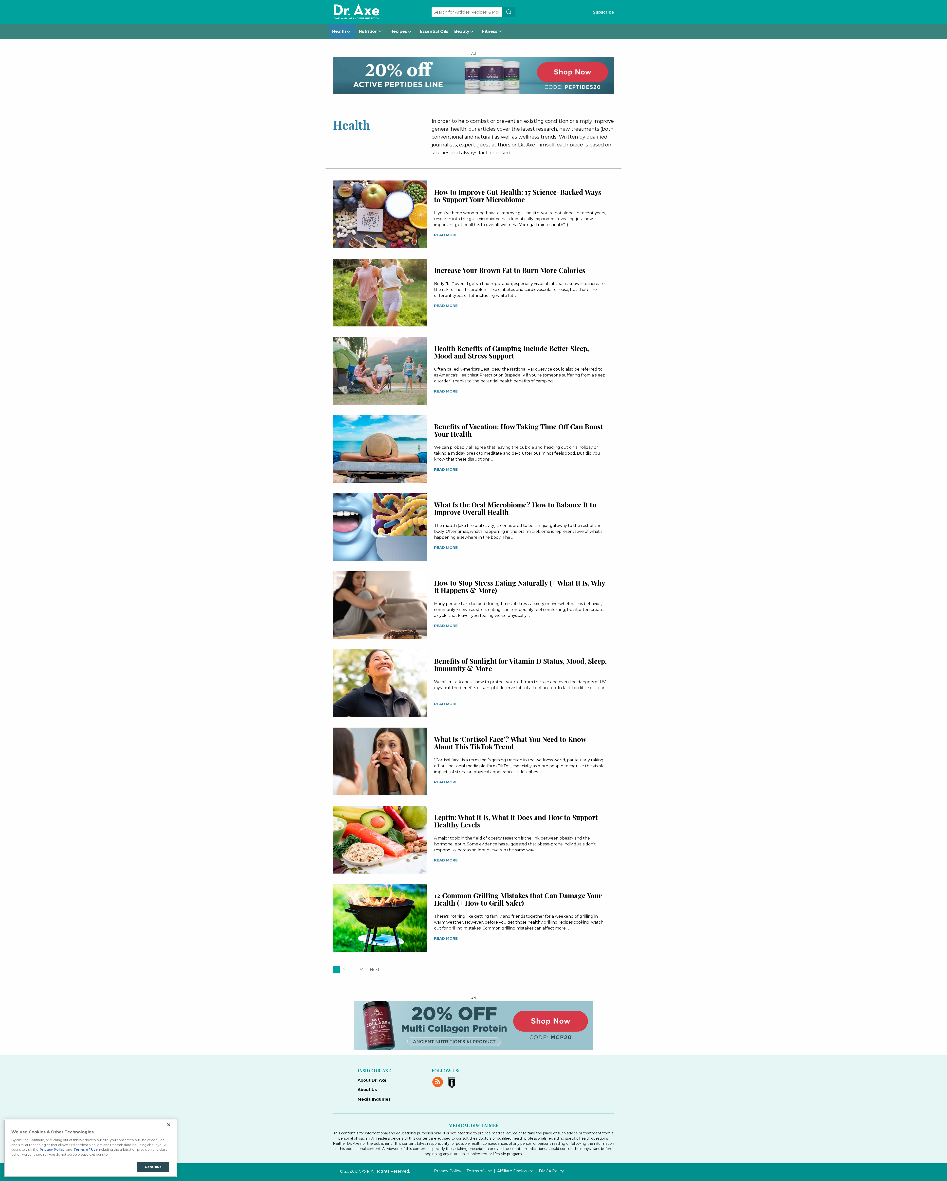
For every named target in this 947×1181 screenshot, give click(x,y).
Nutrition (368, 31)
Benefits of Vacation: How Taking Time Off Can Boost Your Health (518, 430)
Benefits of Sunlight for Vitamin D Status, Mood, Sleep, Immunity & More (520, 664)
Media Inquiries (374, 1099)
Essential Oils (434, 31)
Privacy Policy (447, 1171)
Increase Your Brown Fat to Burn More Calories (509, 270)
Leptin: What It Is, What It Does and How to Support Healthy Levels (516, 821)
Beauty (461, 31)
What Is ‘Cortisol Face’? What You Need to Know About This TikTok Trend (510, 742)
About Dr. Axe (372, 1080)
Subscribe (603, 12)
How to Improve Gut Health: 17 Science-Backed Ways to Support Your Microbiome (517, 195)
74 (361, 969)
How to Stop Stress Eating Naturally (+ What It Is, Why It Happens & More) (519, 586)
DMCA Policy (551, 1171)
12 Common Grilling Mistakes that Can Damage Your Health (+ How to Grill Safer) (518, 899)
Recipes (398, 31)
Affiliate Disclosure (515, 1171)
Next (375, 969)
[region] (90, 1148)
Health (339, 31)
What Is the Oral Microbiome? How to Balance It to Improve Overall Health (515, 508)
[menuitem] (342, 31)
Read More (446, 235)
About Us (367, 1089)
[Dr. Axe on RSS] (439, 1081)
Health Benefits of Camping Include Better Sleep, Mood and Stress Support (511, 352)
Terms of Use (479, 1171)
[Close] (168, 1124)
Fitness (489, 31)
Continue (153, 1167)
